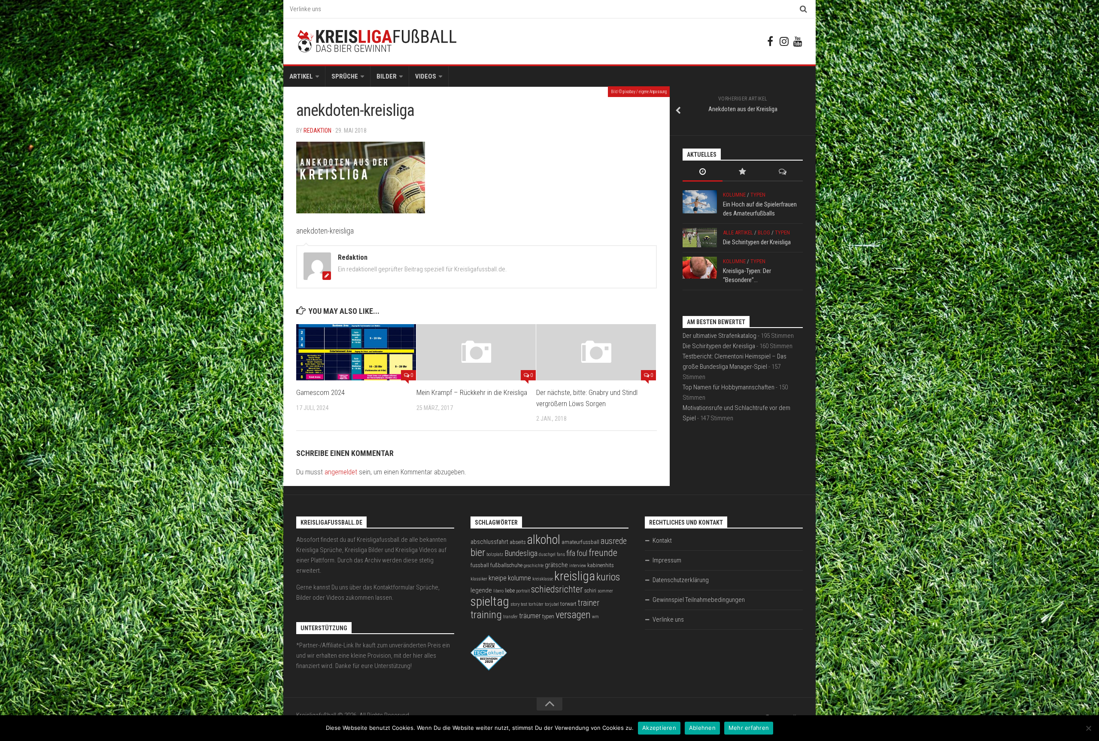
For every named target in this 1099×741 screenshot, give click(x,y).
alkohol (543, 539)
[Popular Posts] (742, 172)
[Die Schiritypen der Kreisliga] (700, 237)
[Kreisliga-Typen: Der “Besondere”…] (700, 268)
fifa (570, 553)
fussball (480, 565)
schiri (590, 590)
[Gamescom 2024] (356, 352)
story (514, 604)
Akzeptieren (659, 727)
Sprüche (344, 76)
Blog (764, 232)
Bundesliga (520, 553)
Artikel (301, 76)
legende (481, 590)
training (486, 614)
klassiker (479, 579)
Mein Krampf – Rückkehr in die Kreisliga (471, 392)
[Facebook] (770, 41)
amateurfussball (580, 542)
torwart (568, 604)
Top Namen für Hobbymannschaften (728, 387)
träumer (530, 616)
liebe (510, 590)
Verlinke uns (305, 9)
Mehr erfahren (749, 727)
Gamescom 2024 (320, 392)
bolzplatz (494, 554)
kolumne (519, 578)
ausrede (614, 541)
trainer (588, 603)
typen (548, 616)
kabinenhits (600, 565)
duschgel (547, 554)
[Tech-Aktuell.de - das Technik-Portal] (489, 668)
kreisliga (574, 576)
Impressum (667, 560)
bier (478, 552)
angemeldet (341, 472)
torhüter (535, 604)
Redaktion (317, 130)
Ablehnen (702, 727)
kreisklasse (542, 579)
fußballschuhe (506, 565)
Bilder (386, 76)
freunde (603, 553)
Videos (425, 76)
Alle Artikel (738, 232)
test (524, 604)
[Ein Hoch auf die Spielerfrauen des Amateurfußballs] (700, 201)
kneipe (498, 578)
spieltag (490, 601)
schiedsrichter (557, 589)
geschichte (533, 565)
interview (577, 565)
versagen (573, 615)
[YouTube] (797, 41)
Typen (757, 194)
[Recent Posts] (703, 172)
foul (582, 553)
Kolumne (734, 194)
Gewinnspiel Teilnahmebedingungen (699, 600)
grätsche (556, 565)
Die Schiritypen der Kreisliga (757, 242)
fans (561, 554)
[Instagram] (784, 41)
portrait (523, 591)
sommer (605, 591)
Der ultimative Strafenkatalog (719, 336)
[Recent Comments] (783, 172)
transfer (510, 617)
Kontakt (662, 540)
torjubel (552, 604)
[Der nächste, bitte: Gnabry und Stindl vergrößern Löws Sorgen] (596, 352)
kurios (608, 577)
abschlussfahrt (489, 542)
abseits (518, 542)
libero (498, 591)
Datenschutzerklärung (681, 580)
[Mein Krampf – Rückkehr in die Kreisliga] (476, 352)
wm (595, 617)
